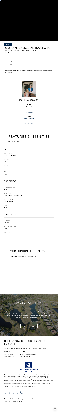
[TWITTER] (21, 392)
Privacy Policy (19, 401)
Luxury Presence (32, 399)
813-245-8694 (29, 112)
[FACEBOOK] (5, 392)
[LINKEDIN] (13, 392)
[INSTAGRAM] (9, 392)
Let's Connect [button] (29, 326)
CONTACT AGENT (29, 123)
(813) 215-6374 (8, 354)
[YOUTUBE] (17, 392)
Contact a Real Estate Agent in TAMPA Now (23, 256)
